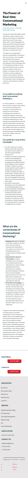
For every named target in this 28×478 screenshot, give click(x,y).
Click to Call (14, 371)
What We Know (5, 397)
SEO (2, 423)
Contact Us (4, 400)
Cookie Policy (22, 459)
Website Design (5, 420)
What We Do (4, 388)
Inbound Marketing (6, 426)
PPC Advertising (5, 413)
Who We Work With (6, 391)
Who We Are (4, 394)
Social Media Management (8, 416)
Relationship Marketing (9, 30)
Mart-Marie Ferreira (9, 28)
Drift (15, 103)
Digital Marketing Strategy (8, 410)
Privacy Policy (15, 459)
